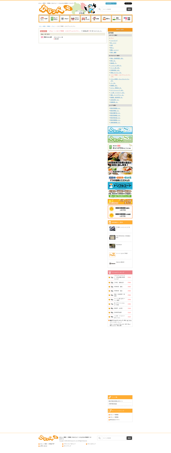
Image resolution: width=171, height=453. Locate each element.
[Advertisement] (120, 363)
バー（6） (113, 83)
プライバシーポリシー (70, 444)
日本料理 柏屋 (118, 312)
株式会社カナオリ (115, 419)
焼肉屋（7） (113, 63)
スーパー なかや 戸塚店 (122, 253)
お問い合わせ (43, 446)
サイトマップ (67, 446)
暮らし (112, 47)
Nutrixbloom (119, 244)
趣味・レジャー (114, 50)
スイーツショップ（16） (117, 90)
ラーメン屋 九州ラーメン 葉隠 (119, 299)
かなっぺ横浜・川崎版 (44, 26)
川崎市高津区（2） (115, 122)
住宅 (111, 45)
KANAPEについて (111, 3)
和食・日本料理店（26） (117, 58)
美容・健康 (113, 52)
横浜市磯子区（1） (115, 113)
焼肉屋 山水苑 (118, 308)
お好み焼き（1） (114, 100)
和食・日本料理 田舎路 (119, 295)
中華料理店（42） (115, 70)
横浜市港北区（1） (115, 117)
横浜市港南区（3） (115, 115)
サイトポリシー (92, 444)
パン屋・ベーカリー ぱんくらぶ (119, 316)
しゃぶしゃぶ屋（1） (116, 65)
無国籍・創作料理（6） (116, 97)
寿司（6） (113, 60)
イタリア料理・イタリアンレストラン (66, 26)
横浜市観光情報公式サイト (116, 401)
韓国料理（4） (114, 102)
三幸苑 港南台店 (119, 282)
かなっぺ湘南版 (114, 417)
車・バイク (113, 43)
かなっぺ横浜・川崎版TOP (47, 444)
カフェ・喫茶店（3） (116, 88)
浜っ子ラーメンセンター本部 (119, 304)
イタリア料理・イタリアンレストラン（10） (120, 75)
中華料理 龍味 (118, 286)
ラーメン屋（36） (115, 68)
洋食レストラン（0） (116, 72)
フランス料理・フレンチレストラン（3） (119, 79)
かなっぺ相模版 (114, 414)
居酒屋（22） (114, 85)
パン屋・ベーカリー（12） (117, 92)
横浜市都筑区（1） (115, 120)
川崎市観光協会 (113, 404)
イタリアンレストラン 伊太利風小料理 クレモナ (119, 277)
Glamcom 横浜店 (120, 262)
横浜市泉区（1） (114, 110)
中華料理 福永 (118, 291)
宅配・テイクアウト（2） (117, 95)
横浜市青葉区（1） (115, 108)
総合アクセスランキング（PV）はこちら (121, 320)
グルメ (53, 26)
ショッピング (113, 40)
